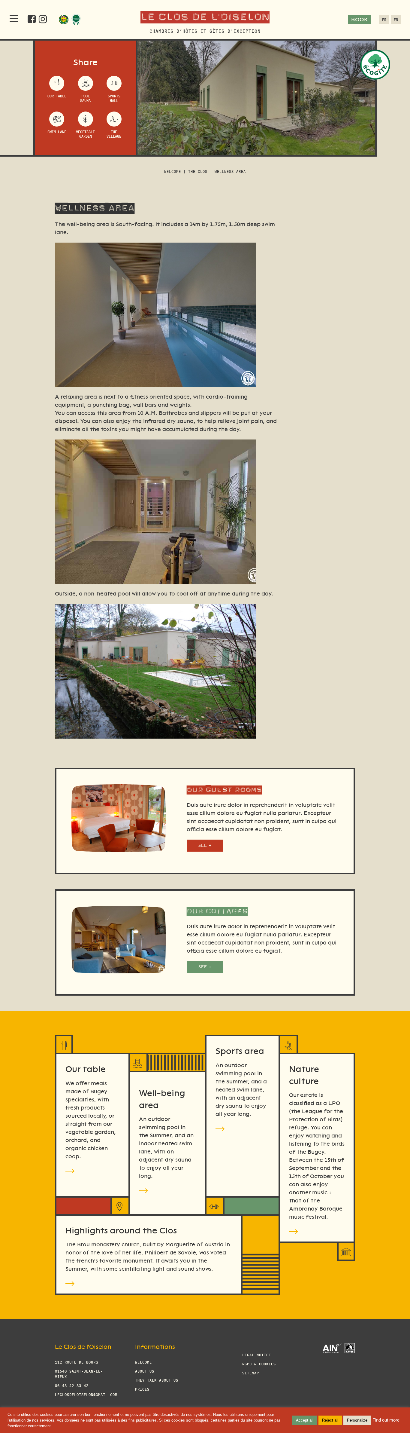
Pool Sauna (85, 98)
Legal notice (256, 1354)
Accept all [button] (304, 1420)
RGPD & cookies (259, 1363)
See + (205, 845)
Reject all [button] (330, 1420)
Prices (142, 1389)
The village (114, 133)
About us (144, 1370)
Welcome (172, 171)
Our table (56, 95)
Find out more (385, 1420)
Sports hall (114, 98)
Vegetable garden (85, 133)
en (396, 19)
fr (384, 19)
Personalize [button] (357, 1420)
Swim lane (56, 131)
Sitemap (250, 1372)
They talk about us (156, 1379)
